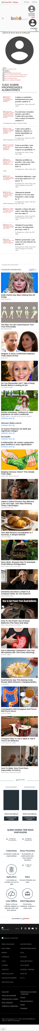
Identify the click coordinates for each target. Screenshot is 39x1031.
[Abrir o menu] (3, 18)
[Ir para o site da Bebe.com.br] (19, 20)
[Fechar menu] (16, 33)
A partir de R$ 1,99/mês (12, 819)
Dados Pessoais (21, 76)
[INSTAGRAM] (24, 928)
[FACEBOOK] (21, 928)
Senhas (15, 78)
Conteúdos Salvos (22, 74)
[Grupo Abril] (6, 2)
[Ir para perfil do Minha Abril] (19, 69)
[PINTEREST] (28, 928)
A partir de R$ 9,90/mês (31, 819)
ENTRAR (32, 15)
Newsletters (18, 80)
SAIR (33, 17)
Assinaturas (18, 73)
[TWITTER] (35, 928)
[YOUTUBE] (32, 928)
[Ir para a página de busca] (36, 30)
